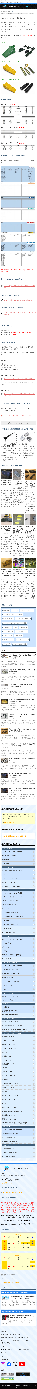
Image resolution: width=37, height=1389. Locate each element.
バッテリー (5, 1068)
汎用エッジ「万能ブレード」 (10, 882)
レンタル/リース (5, 1340)
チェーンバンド (6, 959)
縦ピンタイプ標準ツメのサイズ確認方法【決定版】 (18, 300)
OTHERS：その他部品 (8, 1156)
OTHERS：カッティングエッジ (11, 886)
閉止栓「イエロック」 (8, 1087)
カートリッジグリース (8, 1075)
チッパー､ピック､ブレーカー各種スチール (14, 1029)
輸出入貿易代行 (30, 1340)
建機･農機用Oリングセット (10, 1064)
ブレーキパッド (6, 928)
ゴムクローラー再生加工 (9, 1137)
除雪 (16, 627)
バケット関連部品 (24, 13)
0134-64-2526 (10, 1220)
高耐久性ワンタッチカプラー (10, 1119)
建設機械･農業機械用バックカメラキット (14, 1111)
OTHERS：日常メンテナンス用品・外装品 (14, 1123)
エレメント (5, 1052)
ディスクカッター (8, 640)
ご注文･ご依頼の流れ (6, 1349)
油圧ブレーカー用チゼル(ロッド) (11, 1021)
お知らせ (3, 1356)
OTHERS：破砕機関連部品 (10, 1015)
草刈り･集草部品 (8, 631)
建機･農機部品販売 (7, 11)
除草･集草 (6, 610)
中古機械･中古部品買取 (21, 1337)
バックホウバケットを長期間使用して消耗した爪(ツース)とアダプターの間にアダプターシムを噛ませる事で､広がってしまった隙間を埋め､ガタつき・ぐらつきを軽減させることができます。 (27, 452)
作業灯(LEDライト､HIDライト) (11, 1107)
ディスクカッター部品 (19, 644)
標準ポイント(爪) (15, 11)
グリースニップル (7, 1072)
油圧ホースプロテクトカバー (10, 1095)
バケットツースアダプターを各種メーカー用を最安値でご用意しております (30, 573)
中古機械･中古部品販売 (7, 1337)
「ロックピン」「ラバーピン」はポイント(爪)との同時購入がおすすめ (30, 484)
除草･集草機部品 (8, 619)
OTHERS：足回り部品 (8, 932)
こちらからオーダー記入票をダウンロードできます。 (19, 416)
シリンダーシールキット (9, 1048)
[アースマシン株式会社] (14, 1169)
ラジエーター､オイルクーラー (11, 1040)
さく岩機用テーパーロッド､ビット (12, 1025)
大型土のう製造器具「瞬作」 (10, 1152)
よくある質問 (17, 1349)
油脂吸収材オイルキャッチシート (12, 1115)
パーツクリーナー (7, 1060)
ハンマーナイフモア (27, 610)
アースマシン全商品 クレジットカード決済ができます (19, 379)
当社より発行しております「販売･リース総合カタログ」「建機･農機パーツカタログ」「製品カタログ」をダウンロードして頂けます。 (18, 1322)
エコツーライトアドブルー (10, 1083)
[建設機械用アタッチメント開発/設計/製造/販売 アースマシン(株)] (12, 6)
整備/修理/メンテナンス (17, 1340)
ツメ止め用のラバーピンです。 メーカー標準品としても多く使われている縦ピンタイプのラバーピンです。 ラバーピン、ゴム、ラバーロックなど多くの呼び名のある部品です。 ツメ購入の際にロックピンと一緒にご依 (18, 546)
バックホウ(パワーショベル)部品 (13, 13)
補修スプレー (6, 1079)
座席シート (5, 1103)
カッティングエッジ (23, 640)
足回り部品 (19, 635)
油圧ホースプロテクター (9, 1099)
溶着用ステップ (6, 1056)
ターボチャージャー (8, 1036)
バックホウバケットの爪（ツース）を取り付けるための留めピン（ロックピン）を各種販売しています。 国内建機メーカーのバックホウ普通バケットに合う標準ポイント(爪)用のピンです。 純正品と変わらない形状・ (18, 588)
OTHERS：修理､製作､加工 (10, 1141)
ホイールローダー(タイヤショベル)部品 (14, 623)
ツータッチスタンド (8, 1148)
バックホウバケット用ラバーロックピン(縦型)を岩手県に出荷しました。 (18, 530)
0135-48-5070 (27, 1224)
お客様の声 (26, 1349)
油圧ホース (5, 1091)
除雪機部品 (24, 627)
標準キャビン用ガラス (8, 1044)
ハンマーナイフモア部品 (24, 619)
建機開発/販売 (4, 1334)
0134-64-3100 (27, 1220)
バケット (3, 13)
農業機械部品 (7, 627)
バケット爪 (31, 13)
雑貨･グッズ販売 (5, 1343)
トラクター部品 (7, 635)
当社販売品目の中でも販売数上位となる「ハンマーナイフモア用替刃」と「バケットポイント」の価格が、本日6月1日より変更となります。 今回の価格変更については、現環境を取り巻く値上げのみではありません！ (30, 544)
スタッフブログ (11, 1356)
